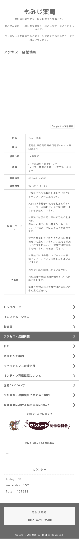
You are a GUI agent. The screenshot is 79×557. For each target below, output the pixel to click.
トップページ (12, 307)
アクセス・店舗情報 (17, 336)
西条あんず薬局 (14, 356)
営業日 (8, 326)
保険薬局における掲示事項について (27, 405)
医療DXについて (14, 385)
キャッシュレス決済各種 (19, 366)
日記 (7, 346)
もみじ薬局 (39, 11)
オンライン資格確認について (22, 375)
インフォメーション (17, 317)
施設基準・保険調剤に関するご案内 (27, 395)
